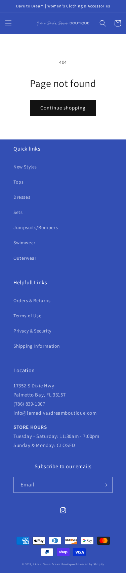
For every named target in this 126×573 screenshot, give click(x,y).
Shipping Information (36, 346)
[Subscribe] (104, 485)
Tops (18, 182)
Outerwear (24, 258)
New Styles (25, 167)
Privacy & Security (32, 331)
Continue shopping (63, 107)
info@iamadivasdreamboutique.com (55, 413)
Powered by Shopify (90, 564)
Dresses (21, 197)
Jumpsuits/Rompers (35, 227)
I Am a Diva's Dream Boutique (54, 564)
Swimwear (24, 243)
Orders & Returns (32, 300)
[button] (8, 23)
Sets (18, 212)
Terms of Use (27, 316)
